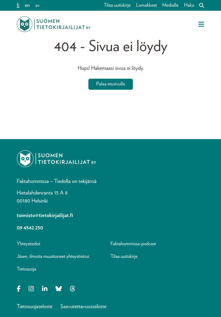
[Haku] (199, 5)
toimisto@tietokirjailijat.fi (45, 215)
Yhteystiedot (28, 244)
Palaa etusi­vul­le (110, 84)
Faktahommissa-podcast (133, 244)
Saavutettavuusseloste (83, 306)
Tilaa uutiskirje (117, 5)
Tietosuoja (26, 269)
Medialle (170, 5)
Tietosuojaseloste (34, 306)
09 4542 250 (30, 227)
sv (37, 5)
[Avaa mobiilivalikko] (201, 24)
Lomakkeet (146, 5)
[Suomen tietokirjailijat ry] (54, 24)
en (27, 5)
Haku (189, 5)
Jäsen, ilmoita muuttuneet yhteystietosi (53, 256)
